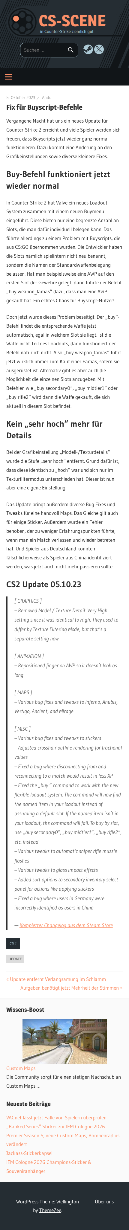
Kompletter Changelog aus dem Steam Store (66, 925)
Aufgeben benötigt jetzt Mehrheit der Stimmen (69, 988)
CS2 (13, 943)
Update (15, 958)
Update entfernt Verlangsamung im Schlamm (58, 979)
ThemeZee (50, 1210)
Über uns (104, 1201)
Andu (47, 97)
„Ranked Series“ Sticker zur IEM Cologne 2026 (55, 1126)
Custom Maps (20, 1068)
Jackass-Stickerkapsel (29, 1153)
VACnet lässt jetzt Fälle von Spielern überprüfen (56, 1117)
